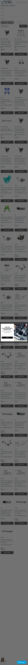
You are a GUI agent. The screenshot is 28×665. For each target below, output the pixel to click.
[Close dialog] (26, 324)
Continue (7, 337)
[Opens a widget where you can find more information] (22, 662)
